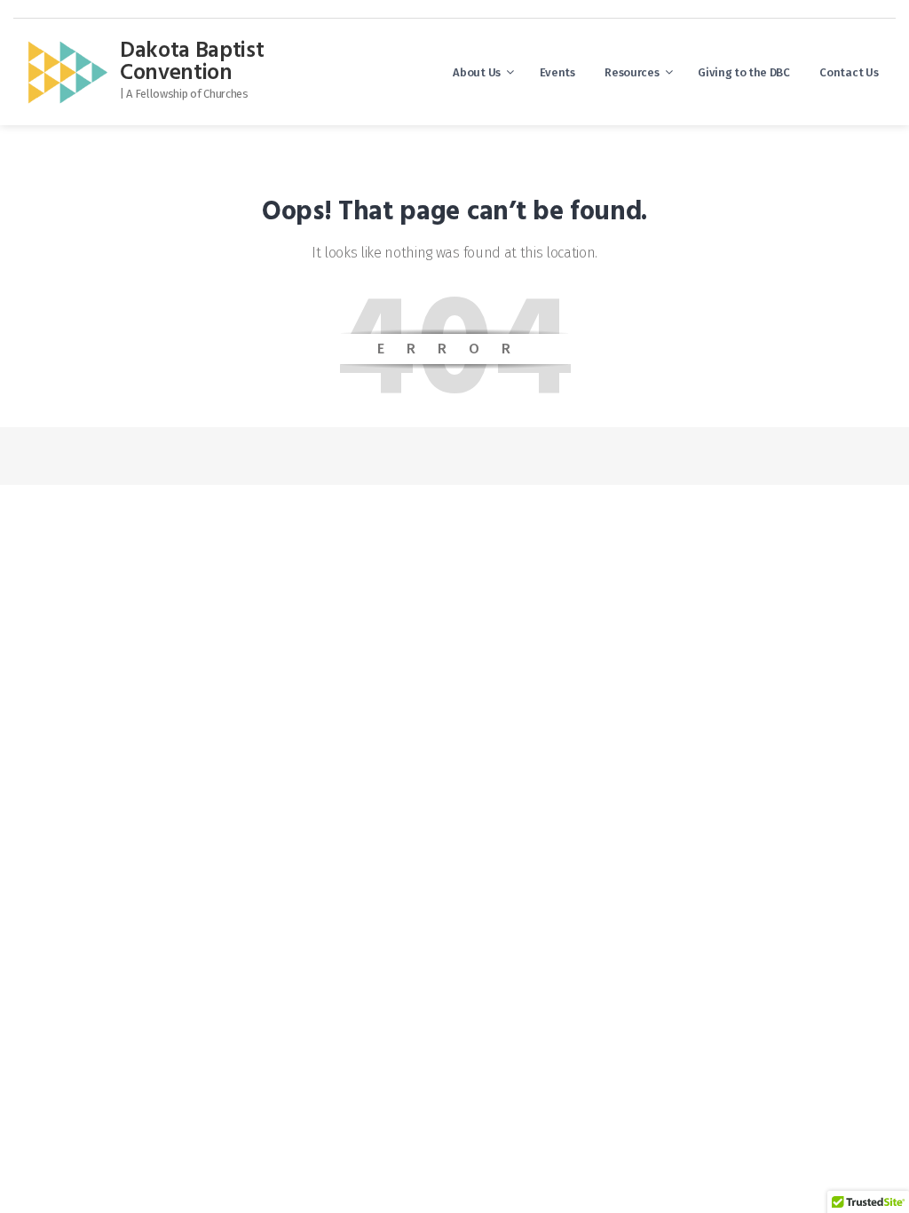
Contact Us (848, 72)
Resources (632, 72)
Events (557, 72)
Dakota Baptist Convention (192, 62)
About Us (476, 72)
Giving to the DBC (744, 72)
